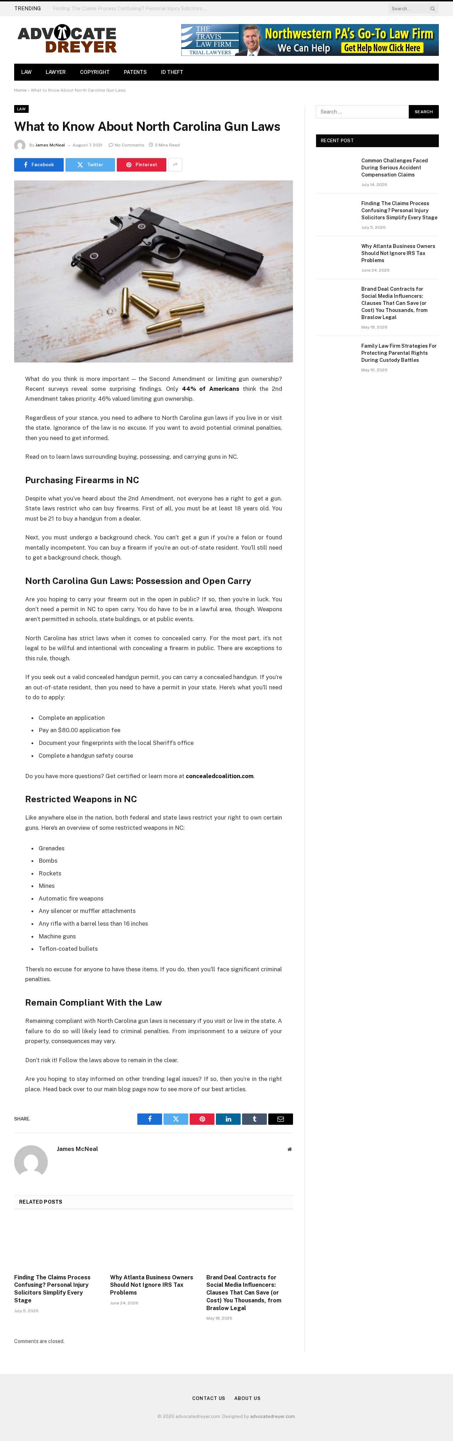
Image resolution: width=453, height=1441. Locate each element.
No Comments (129, 145)
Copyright (95, 72)
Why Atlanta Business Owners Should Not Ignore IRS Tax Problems (151, 1285)
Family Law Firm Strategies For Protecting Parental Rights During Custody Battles (399, 353)
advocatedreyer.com (272, 1416)
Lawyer (56, 72)
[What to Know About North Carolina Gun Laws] (153, 271)
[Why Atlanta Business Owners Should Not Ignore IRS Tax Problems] (153, 1243)
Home (20, 90)
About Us (247, 1398)
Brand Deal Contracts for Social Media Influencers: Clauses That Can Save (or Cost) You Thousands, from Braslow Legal (243, 1293)
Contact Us (208, 1398)
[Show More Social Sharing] (175, 165)
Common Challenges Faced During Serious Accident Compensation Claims (394, 168)
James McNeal (50, 145)
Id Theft (172, 72)
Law (26, 72)
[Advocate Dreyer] (67, 40)
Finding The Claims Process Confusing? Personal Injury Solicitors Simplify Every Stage (132, 8)
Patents (135, 72)
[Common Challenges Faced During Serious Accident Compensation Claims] (335, 169)
